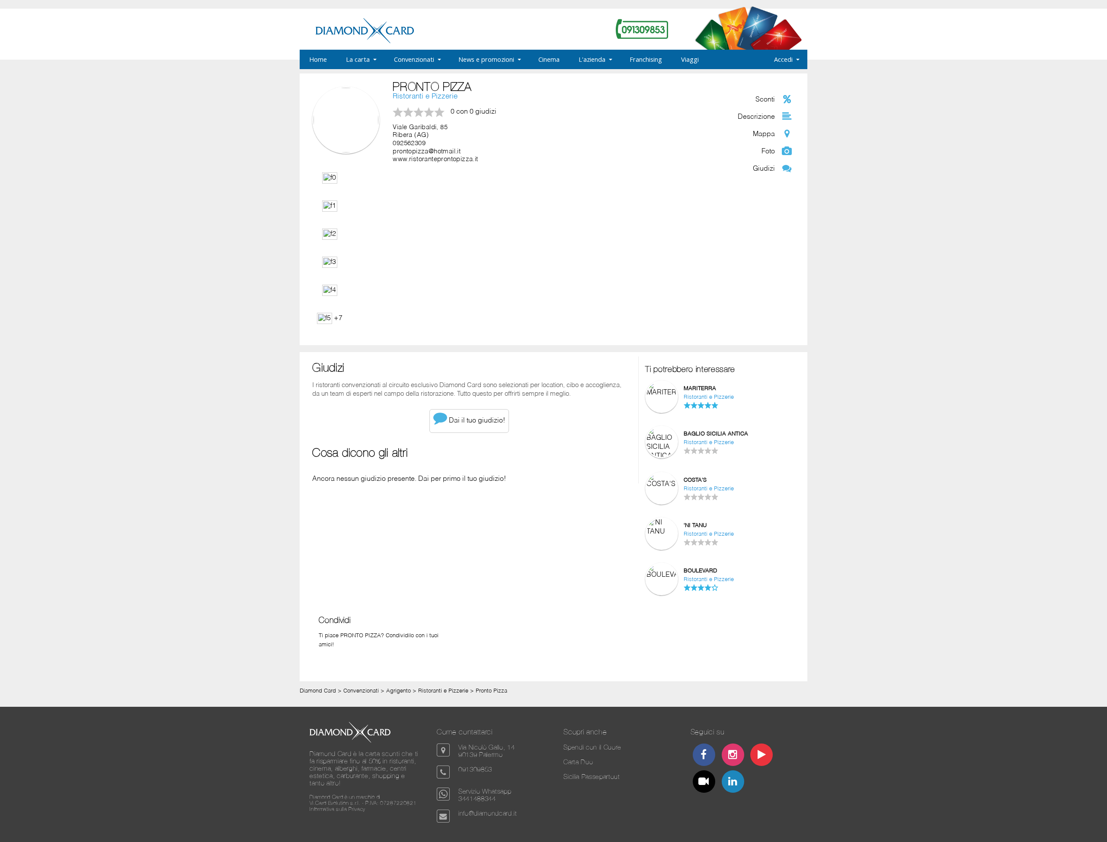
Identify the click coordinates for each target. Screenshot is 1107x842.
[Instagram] (732, 755)
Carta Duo (578, 762)
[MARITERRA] (661, 392)
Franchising (646, 59)
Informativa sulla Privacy (337, 809)
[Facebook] (704, 755)
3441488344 (477, 798)
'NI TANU (695, 525)
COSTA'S (695, 480)
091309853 (475, 769)
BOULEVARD (700, 571)
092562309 (409, 143)
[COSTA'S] (661, 484)
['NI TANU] (661, 531)
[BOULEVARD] (661, 575)
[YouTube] (761, 755)
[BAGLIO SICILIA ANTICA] (661, 456)
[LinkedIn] (732, 782)
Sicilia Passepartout (591, 776)
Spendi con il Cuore (592, 747)
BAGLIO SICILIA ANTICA (716, 434)
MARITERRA (700, 388)
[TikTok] (704, 782)
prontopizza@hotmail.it (427, 152)
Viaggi (690, 59)
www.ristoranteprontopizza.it (435, 159)
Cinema (549, 59)
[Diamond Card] (365, 41)
